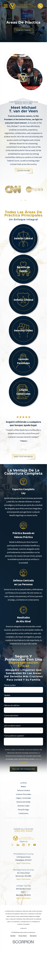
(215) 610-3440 (23, 831)
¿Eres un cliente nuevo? (12, 726)
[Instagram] (23, 845)
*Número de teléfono (12, 705)
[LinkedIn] (18, 845)
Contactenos (23, 813)
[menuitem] (12, 935)
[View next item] (25, 200)
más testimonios (23, 457)
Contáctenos (23, 30)
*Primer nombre (10, 685)
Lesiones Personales (23, 794)
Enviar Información (23, 769)
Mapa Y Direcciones (23, 863)
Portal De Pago (23, 810)
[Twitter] (12, 845)
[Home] (22, 5)
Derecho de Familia (23, 802)
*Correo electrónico (11, 716)
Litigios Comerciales (23, 798)
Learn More (23, 171)
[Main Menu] (6, 6)
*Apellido (7, 695)
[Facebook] (29, 845)
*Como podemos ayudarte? (14, 736)
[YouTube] (34, 845)
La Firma (23, 783)
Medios (23, 786)
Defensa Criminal (23, 790)
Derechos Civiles (23, 806)
